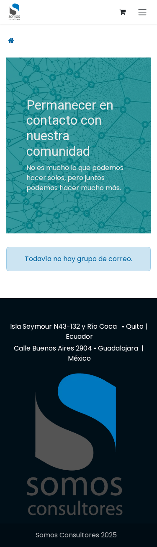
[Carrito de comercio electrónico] (122, 11)
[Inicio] (11, 40)
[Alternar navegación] (142, 12)
